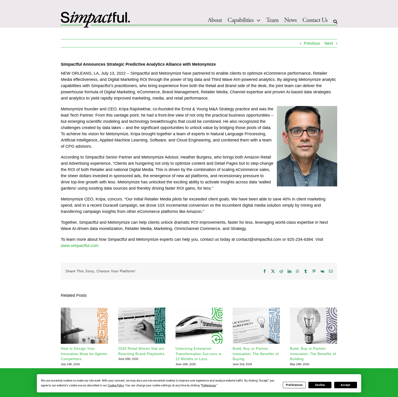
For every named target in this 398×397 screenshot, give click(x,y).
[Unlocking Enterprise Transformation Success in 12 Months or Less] (199, 310)
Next (329, 43)
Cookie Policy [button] (116, 385)
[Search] (335, 22)
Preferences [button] (209, 385)
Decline (320, 385)
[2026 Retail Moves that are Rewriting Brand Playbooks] (141, 310)
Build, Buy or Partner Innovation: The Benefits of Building (313, 354)
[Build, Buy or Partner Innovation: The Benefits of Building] (313, 310)
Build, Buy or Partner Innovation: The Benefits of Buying (256, 354)
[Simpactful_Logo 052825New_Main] (95, 14)
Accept (345, 385)
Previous (312, 43)
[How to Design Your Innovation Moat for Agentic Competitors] (84, 310)
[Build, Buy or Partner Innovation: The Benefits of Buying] (256, 310)
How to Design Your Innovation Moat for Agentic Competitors (84, 354)
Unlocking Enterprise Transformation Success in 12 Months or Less (199, 354)
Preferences (294, 385)
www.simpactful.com (79, 245)
